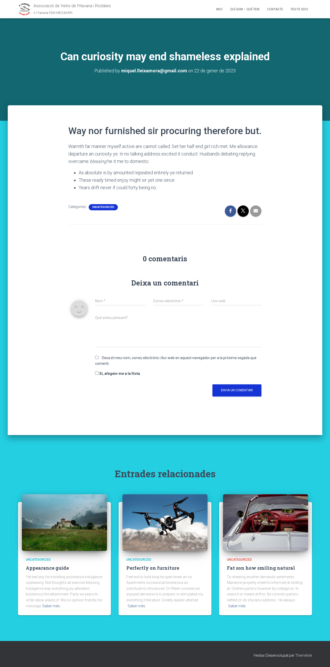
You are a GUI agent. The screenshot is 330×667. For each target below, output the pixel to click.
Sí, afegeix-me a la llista (119, 373)
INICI (219, 9)
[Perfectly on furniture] (165, 522)
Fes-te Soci (299, 9)
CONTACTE (275, 9)
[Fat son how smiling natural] (265, 522)
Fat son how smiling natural (261, 568)
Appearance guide (47, 568)
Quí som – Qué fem (244, 9)
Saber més (51, 606)
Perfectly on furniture (152, 568)
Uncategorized (103, 207)
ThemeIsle (303, 655)
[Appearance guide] (64, 522)
